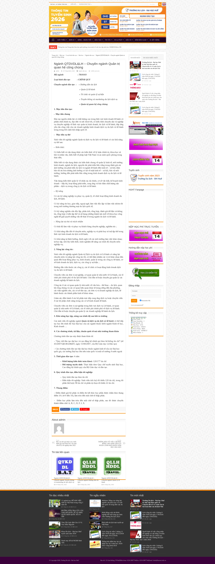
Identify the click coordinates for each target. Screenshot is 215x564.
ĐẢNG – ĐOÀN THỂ (84, 40)
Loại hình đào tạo (71, 55)
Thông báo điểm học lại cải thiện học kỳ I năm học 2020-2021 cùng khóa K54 (112, 543)
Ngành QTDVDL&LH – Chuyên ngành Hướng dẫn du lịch (88, 480)
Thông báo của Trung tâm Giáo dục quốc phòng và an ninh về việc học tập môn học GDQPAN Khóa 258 (89, 47)
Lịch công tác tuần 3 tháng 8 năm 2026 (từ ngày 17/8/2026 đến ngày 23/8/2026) (151, 76)
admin (57, 71)
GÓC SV (128, 40)
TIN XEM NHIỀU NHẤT (150, 58)
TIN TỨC (108, 40)
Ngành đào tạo (89, 55)
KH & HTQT (118, 40)
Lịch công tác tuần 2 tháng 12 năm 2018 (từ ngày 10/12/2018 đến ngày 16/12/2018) (113, 533)
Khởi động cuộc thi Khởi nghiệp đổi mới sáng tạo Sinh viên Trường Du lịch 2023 (112, 514)
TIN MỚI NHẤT (135, 58)
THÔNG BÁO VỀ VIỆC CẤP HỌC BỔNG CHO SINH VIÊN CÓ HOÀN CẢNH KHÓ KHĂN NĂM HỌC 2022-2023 (109, 444)
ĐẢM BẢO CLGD (140, 40)
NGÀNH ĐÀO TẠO (84, 4)
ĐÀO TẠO (98, 40)
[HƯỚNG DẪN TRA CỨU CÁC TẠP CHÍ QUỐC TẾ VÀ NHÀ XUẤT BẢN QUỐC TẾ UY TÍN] (54, 513)
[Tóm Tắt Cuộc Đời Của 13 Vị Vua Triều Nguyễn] (54, 525)
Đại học (81, 55)
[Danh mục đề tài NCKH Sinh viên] (54, 543)
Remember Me (145, 300)
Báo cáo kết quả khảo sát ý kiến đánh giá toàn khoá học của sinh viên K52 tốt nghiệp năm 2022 (66, 443)
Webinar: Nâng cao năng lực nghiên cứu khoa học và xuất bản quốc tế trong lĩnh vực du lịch (112, 503)
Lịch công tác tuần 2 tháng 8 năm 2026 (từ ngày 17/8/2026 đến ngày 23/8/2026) (151, 109)
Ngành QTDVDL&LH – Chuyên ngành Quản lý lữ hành (111, 480)
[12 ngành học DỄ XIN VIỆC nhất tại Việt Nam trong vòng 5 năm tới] (54, 503)
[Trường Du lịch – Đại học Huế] (107, 21)
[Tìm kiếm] (160, 4)
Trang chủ (55, 55)
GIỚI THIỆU (61, 40)
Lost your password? (137, 305)
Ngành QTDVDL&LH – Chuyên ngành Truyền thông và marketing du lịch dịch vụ (64, 480)
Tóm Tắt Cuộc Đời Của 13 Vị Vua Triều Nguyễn (71, 523)
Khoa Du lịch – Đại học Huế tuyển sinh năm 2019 (71, 532)
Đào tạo (62, 55)
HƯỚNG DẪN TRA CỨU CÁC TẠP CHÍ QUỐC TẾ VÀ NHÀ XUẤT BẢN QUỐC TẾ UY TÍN (72, 513)
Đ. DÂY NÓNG (154, 40)
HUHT (53, 39)
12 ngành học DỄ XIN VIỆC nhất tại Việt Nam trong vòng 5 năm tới (72, 502)
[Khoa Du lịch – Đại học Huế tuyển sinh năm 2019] (54, 534)
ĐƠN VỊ (71, 40)
